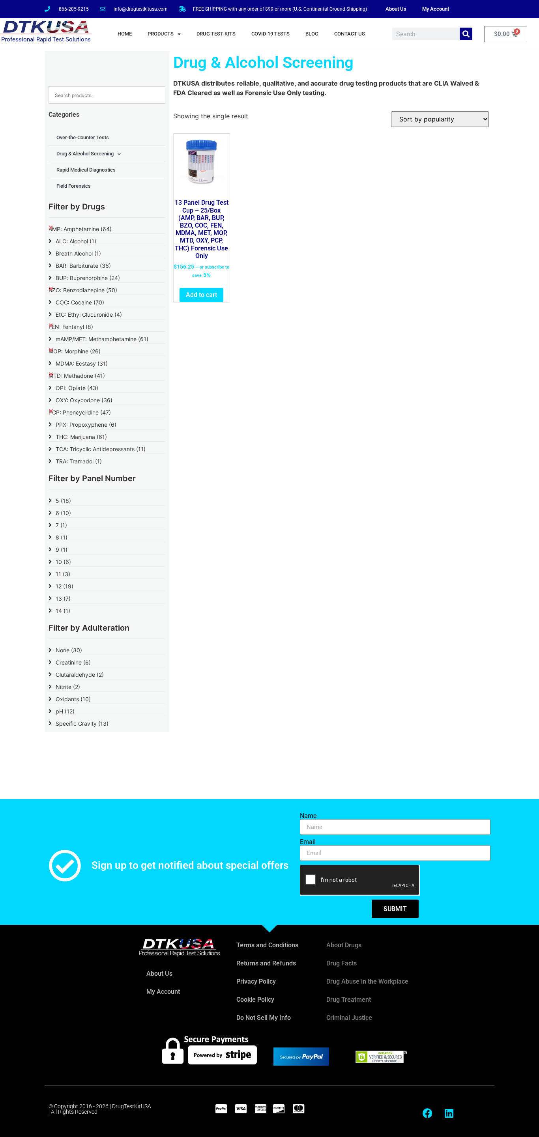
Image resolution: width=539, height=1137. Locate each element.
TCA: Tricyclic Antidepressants (101, 449)
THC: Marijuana (81, 436)
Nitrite (68, 686)
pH (65, 711)
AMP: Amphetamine (80, 229)
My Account (435, 9)
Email (308, 842)
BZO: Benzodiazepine (83, 290)
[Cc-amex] (260, 1108)
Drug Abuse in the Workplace (367, 981)
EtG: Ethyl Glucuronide (89, 314)
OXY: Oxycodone (84, 400)
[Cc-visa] (241, 1108)
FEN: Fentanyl (71, 326)
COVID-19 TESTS (270, 34)
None (69, 650)
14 (63, 610)
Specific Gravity (82, 723)
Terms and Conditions (267, 945)
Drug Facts (341, 963)
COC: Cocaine (80, 302)
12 (64, 586)
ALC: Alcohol (76, 241)
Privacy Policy (256, 981)
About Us (396, 9)
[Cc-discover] (278, 1108)
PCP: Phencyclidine (80, 412)
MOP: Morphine (75, 351)
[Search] (466, 34)
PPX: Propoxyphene (86, 424)
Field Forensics (73, 186)
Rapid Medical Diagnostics (86, 170)
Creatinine (73, 662)
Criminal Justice (349, 1017)
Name (308, 816)
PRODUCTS (161, 34)
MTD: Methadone (77, 375)
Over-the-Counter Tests (82, 137)
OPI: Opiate (77, 388)
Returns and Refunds (266, 963)
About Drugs (343, 945)
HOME (125, 34)
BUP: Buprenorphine (88, 277)
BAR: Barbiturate (83, 265)
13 (63, 598)
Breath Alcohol (78, 253)
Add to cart (201, 295)
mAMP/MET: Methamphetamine (102, 339)
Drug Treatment (348, 999)
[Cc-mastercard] (298, 1108)
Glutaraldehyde (80, 674)
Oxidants (73, 699)
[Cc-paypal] (221, 1108)
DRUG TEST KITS (216, 34)
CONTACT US (349, 34)
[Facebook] (427, 1113)
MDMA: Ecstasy (82, 363)
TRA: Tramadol (79, 461)
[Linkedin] (449, 1113)
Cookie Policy (255, 999)
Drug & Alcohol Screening (85, 154)
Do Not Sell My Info (263, 1017)
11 (63, 574)
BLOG (311, 34)
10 (63, 561)
